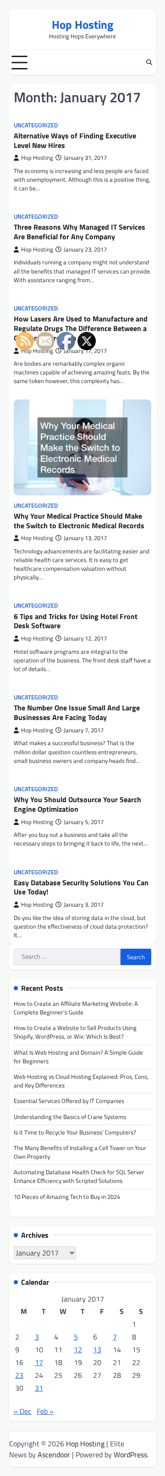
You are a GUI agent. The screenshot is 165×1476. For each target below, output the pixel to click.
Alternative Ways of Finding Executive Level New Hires (75, 140)
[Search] (149, 62)
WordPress (130, 1454)
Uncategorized (36, 125)
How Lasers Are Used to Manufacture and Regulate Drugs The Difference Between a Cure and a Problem (81, 328)
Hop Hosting (82, 24)
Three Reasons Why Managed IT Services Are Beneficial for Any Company (79, 231)
